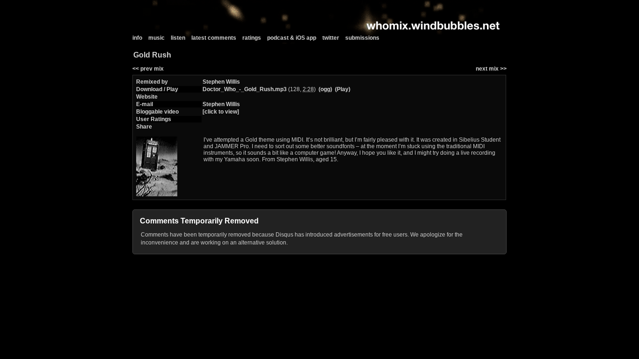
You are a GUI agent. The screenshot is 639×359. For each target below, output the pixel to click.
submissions (362, 38)
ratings (251, 38)
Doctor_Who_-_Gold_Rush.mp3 (245, 89)
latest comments (213, 38)
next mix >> (491, 68)
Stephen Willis (221, 82)
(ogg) (325, 89)
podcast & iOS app (291, 38)
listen (178, 38)
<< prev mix (148, 68)
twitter (330, 38)
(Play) (342, 89)
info (137, 38)
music (156, 38)
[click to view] (221, 111)
